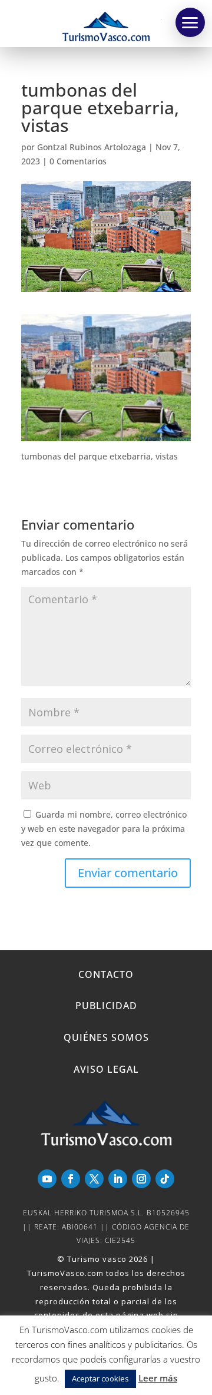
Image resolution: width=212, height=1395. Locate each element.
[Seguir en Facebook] (70, 1178)
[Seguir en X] (94, 1178)
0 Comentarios (78, 161)
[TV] (190, 22)
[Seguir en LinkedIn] (117, 1178)
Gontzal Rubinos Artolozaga (91, 147)
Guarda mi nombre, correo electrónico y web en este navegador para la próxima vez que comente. (104, 828)
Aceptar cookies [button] (100, 1378)
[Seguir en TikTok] (164, 1178)
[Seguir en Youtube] (47, 1178)
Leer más (157, 1378)
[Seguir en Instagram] (141, 1178)
